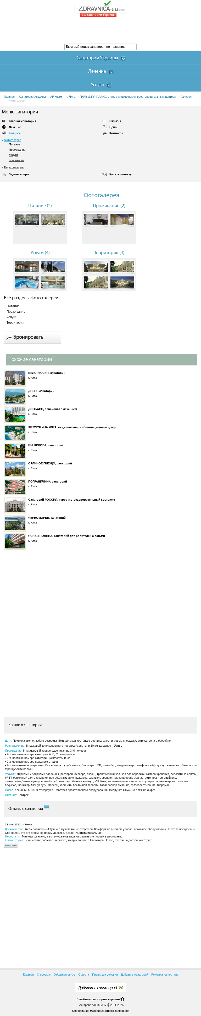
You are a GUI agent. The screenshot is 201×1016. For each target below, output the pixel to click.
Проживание (17, 149)
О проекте (44, 974)
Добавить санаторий (134, 974)
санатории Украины (106, 999)
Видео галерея (14, 167)
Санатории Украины (32, 96)
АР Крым (56, 96)
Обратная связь (64, 974)
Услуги (13, 154)
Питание (14, 144)
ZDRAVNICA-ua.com (107, 9)
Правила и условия (105, 974)
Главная (9, 96)
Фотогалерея (12, 140)
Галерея (186, 96)
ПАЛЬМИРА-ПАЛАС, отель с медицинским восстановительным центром (128, 96)
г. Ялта (70, 96)
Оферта (83, 974)
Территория (16, 160)
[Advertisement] (95, 30)
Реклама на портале (164, 974)
